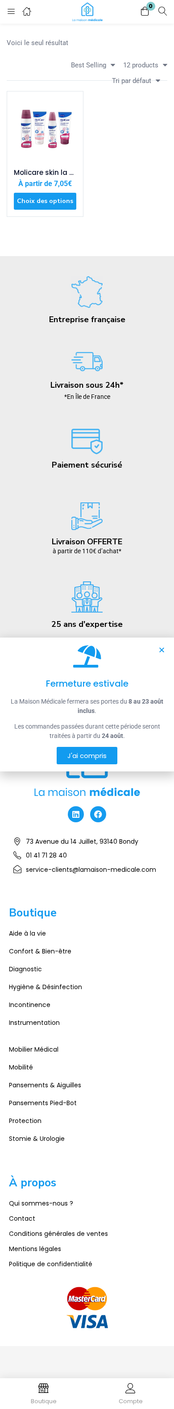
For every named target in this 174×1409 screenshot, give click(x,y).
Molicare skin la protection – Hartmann (45, 172)
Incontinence (29, 1004)
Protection (25, 1120)
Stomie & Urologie (37, 1138)
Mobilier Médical (33, 1049)
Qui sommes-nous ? (41, 1203)
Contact (22, 1218)
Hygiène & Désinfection (45, 986)
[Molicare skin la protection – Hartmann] (45, 129)
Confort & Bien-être (40, 951)
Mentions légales (35, 1248)
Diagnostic (25, 969)
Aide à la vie (27, 933)
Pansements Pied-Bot (43, 1102)
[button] (145, 11)
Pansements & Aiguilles (45, 1085)
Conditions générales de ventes (58, 1233)
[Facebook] (98, 814)
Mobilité (21, 1067)
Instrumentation (34, 1022)
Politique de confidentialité (50, 1264)
